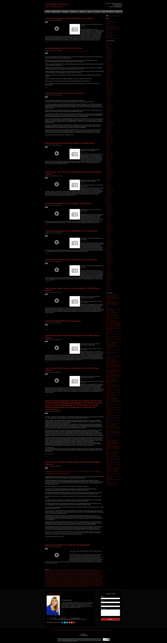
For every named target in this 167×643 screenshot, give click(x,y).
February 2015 (109, 223)
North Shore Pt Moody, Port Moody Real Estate (112, 424)
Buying (69, 630)
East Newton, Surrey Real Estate (113, 400)
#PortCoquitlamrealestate (112, 312)
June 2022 (108, 101)
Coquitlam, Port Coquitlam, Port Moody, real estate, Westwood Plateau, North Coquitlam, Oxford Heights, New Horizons (113, 376)
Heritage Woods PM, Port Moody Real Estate (89, 579)
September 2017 (110, 176)
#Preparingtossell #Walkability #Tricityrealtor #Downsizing (113, 316)
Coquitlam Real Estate (111, 359)
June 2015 (108, 217)
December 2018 (109, 155)
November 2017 (109, 175)
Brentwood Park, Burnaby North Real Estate (60, 573)
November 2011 (109, 274)
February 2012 (109, 271)
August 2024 (109, 71)
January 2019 (109, 154)
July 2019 (108, 145)
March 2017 (108, 185)
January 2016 (109, 206)
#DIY (107, 305)
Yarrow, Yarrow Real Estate (112, 484)
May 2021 (108, 118)
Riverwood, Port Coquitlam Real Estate (95, 583)
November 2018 (109, 157)
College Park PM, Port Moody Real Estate (66, 574)
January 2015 (109, 224)
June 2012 (108, 265)
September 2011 (109, 277)
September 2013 (110, 247)
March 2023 (108, 91)
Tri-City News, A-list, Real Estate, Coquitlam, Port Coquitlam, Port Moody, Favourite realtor (113, 469)
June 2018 (108, 164)
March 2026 (108, 50)
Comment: (103, 608)
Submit (110, 619)
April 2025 (108, 64)
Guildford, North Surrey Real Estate (61, 579)
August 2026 (109, 44)
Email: (102, 600)
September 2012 (110, 260)
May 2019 (108, 148)
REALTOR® (108, 438)
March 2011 (108, 286)
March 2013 (108, 251)
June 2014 (108, 233)
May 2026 (108, 47)
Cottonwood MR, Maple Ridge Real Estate (88, 578)
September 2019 (110, 142)
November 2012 (109, 257)
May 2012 (108, 266)
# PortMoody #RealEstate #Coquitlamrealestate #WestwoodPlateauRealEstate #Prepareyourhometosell (113, 297)
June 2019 (108, 146)
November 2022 (109, 97)
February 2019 (109, 152)
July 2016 (108, 197)
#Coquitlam (108, 300)
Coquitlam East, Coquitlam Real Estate (82, 574)
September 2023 (110, 88)
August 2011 (109, 278)
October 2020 (109, 127)
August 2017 (109, 178)
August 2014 (109, 232)
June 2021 (108, 116)
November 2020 (110, 125)
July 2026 (108, 46)
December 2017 (109, 173)
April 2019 (108, 149)
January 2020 (109, 137)
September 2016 (110, 194)
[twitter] (65, 622)
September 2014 (110, 230)
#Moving (108, 307)
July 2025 (108, 61)
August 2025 (109, 59)
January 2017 (109, 188)
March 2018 (108, 169)
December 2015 (109, 208)
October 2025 (109, 56)
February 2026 (109, 52)
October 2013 (109, 245)
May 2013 (108, 248)
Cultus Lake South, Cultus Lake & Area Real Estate (113, 395)
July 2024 (108, 73)
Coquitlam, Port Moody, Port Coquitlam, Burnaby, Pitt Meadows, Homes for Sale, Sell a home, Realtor (113, 381)
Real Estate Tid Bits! (110, 35)
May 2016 (108, 200)
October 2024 (109, 68)
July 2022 (108, 100)
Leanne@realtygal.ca (117, 6)
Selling (75, 630)
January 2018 (109, 172)
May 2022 (108, 103)
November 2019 (109, 139)
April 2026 (108, 49)
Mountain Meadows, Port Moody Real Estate (62, 580)
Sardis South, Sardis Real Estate (113, 456)
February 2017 (109, 187)
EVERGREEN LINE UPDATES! (113, 28)
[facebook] (63, 622)
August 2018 (109, 161)
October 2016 (109, 193)
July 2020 (108, 131)
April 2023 (108, 89)
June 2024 (108, 74)
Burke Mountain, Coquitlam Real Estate (75, 573)
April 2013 (108, 250)
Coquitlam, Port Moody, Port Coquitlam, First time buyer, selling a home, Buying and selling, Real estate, (114, 386)
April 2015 (108, 220)
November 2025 (109, 55)
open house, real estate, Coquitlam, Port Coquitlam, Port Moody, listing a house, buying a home (113, 427)
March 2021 (108, 121)
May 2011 (108, 283)
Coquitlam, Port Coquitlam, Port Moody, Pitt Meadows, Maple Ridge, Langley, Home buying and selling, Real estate (114, 371)
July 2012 (108, 263)
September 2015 (110, 212)
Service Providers (107, 11)
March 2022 (108, 106)
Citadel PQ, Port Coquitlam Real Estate (52, 574)
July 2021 (108, 115)
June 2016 (108, 199)
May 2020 (108, 134)
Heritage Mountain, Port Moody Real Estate (74, 579)
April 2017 (108, 184)
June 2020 (108, 133)
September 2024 (110, 70)
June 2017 (108, 181)
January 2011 (109, 289)
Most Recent (109, 43)
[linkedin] (67, 622)
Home (47, 11)
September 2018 (110, 160)
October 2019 (109, 140)
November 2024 (110, 67)
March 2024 (108, 79)
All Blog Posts (109, 20)
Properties (63, 630)
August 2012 (109, 262)
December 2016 (109, 190)
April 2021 (108, 119)
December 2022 (109, 95)
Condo (107, 354)
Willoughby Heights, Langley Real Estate (55, 586)
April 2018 (108, 167)
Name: (102, 596)
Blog (85, 630)
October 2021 (109, 110)
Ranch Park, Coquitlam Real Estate (71, 582)
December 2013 (109, 242)
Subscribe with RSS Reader (114, 16)
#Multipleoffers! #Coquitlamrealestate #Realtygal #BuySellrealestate (113, 310)
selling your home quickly (112, 458)
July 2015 (108, 215)
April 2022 (108, 104)
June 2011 (108, 281)
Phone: (102, 604)
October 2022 (109, 98)
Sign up (120, 3)
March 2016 (108, 203)
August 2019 (109, 143)
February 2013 (109, 253)
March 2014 (108, 238)
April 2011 (108, 284)
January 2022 (109, 107)
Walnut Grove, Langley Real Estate (67, 585)
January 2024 (109, 82)
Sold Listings (109, 36)
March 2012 (108, 269)
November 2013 (109, 244)
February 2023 (109, 92)
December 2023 (109, 83)
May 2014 (108, 235)
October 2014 (109, 229)
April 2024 (108, 77)
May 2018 (108, 166)
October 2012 (109, 259)
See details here (84, 27)
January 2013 (109, 254)
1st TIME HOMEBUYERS (111, 22)
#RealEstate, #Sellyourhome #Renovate (80, 571)
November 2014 (109, 227)
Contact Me (118, 11)
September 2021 (110, 112)
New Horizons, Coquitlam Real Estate (76, 580)
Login (116, 3)
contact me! (84, 607)
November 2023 (109, 85)
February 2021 (109, 122)
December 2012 (109, 256)
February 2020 (109, 136)
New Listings (109, 32)
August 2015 (109, 214)
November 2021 (109, 109)
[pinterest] (74, 622)
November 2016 (109, 191)
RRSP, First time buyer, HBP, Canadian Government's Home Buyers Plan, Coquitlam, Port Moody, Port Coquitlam (113, 453)
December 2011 (109, 272)
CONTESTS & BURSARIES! (112, 26)
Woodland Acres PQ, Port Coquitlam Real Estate (112, 483)
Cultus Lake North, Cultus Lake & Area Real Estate (113, 393)
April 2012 (108, 268)
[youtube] (70, 622)
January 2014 (109, 241)
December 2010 (109, 290)
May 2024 (108, 76)
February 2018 (109, 170)
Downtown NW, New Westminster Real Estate (111, 398)
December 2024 (110, 65)
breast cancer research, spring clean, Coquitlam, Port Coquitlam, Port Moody (113, 328)
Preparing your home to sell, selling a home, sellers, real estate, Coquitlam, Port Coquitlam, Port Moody (113, 432)
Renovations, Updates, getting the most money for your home (113, 447)
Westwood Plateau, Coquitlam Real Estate (80, 585)
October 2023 (109, 86)
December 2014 (109, 226)
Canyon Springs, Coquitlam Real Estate (89, 573)
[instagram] (72, 622)
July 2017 (108, 179)
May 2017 (108, 182)
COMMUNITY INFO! (110, 25)
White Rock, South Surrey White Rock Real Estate (113, 477)
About (80, 630)
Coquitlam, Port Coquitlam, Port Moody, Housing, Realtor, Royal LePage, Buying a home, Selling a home (113, 366)
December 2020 (110, 124)
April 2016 (108, 202)
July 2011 (108, 280)
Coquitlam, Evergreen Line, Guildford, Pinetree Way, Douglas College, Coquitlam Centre (113, 362)
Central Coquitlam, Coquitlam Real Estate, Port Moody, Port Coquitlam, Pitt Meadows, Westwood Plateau (114, 343)
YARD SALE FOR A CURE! (112, 38)
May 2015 (108, 218)
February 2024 (109, 80)
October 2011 (109, 275)
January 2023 (109, 94)
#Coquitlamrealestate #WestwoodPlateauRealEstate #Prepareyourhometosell (113, 303)
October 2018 (109, 158)
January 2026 (109, 53)
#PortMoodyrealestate (111, 314)
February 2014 (109, 239)
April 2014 (108, 236)
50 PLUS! (108, 23)
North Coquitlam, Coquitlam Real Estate (90, 580)
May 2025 (108, 62)
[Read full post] (56, 28)
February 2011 (109, 287)
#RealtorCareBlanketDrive (112, 320)
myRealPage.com (83, 635)
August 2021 (109, 113)
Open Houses (109, 33)
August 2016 (109, 196)
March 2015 (108, 221)
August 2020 (109, 130)
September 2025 (110, 58)
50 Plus (97, 11)
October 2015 (109, 211)
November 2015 (109, 209)
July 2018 (108, 163)
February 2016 (109, 205)
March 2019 (108, 151)
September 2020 (110, 128)
